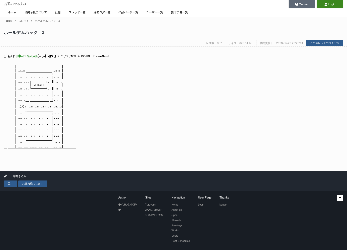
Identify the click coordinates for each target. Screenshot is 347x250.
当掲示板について (35, 12)
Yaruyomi (150, 204)
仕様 (58, 12)
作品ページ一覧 (128, 12)
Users (174, 235)
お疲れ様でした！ (32, 183)
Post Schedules (180, 241)
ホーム (12, 12)
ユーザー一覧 (154, 12)
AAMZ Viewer (153, 210)
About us (176, 210)
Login (331, 4)
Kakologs (176, 225)
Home (174, 204)
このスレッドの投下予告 (324, 42)
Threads (176, 220)
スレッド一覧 (77, 12)
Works (175, 230)
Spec (174, 215)
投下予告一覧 (179, 12)
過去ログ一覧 (102, 12)
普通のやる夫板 (15, 4)
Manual (303, 4)
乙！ (10, 183)
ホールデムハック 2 (24, 32)
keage (223, 204)
